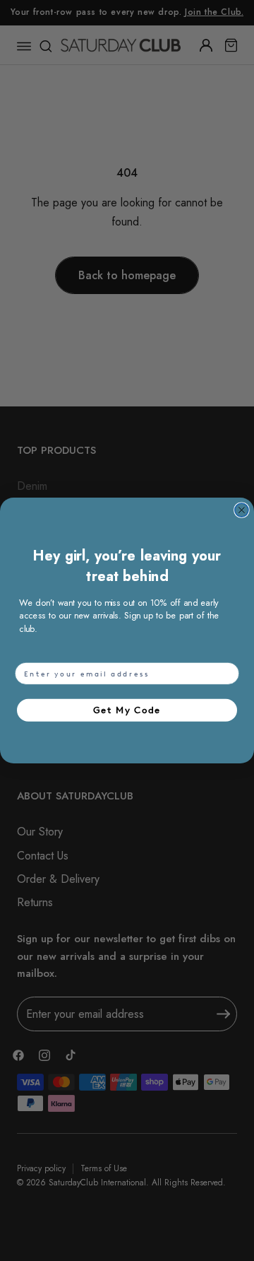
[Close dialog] (241, 510)
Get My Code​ (127, 710)
